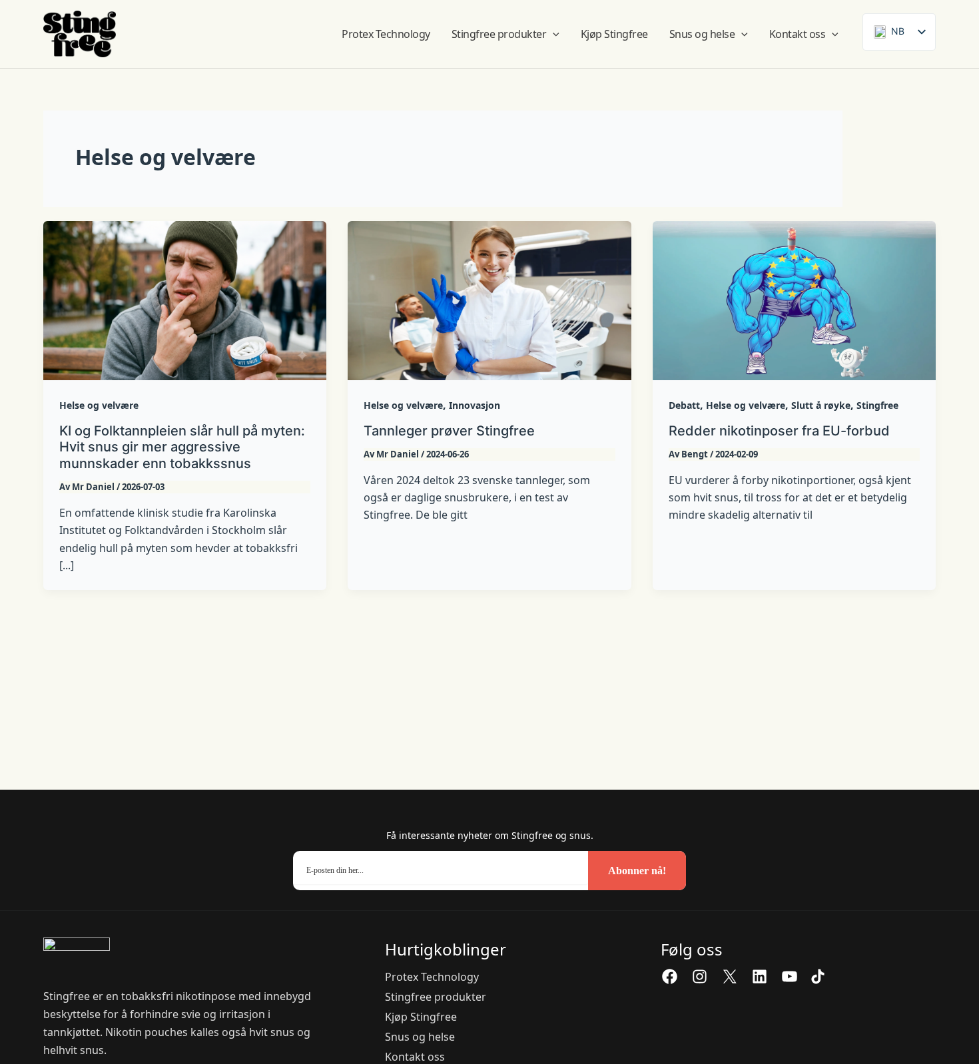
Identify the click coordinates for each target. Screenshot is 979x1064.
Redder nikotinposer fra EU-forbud (779, 431)
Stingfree (877, 405)
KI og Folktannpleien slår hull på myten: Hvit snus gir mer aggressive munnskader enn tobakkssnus (182, 447)
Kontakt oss (415, 1056)
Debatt (684, 405)
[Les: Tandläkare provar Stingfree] (489, 299)
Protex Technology (432, 976)
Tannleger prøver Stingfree (449, 431)
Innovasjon (474, 405)
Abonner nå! (637, 870)
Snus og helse (420, 1036)
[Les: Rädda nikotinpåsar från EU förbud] (794, 299)
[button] (552, 34)
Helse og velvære (99, 405)
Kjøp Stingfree (421, 1016)
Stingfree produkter (435, 996)
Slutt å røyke (820, 405)
